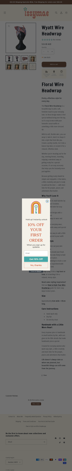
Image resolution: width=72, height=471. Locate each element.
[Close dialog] (47, 201)
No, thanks (36, 265)
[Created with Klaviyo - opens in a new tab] (36, 271)
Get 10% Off (36, 259)
